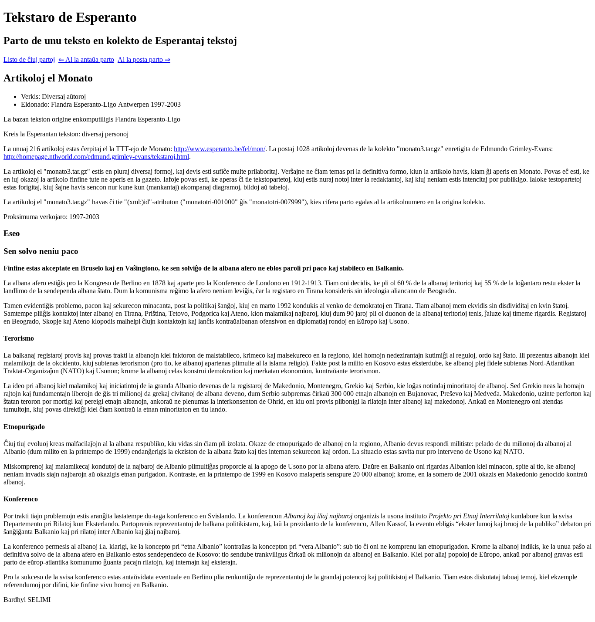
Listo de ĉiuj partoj (29, 59)
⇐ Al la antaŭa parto (86, 59)
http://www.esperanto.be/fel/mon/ (219, 148)
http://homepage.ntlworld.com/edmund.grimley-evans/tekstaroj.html (96, 156)
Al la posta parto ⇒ (144, 59)
